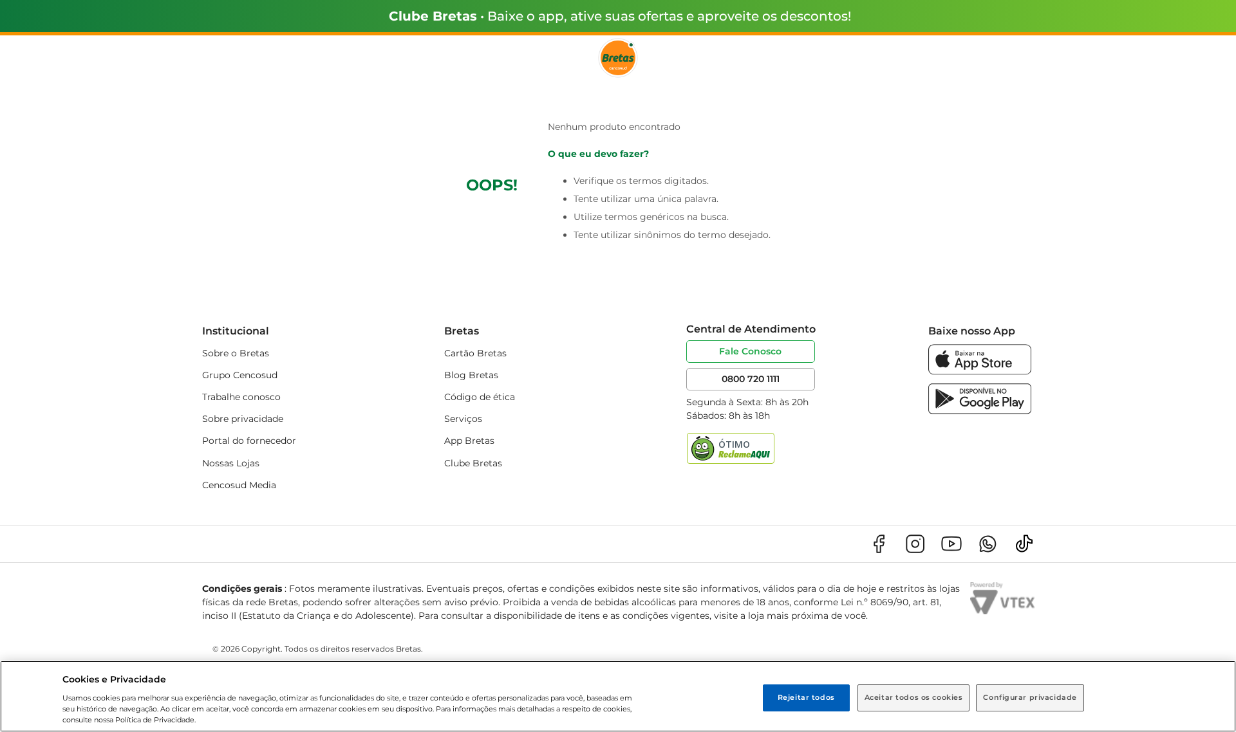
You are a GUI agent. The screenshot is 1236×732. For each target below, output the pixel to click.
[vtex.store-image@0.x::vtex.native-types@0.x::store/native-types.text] (878, 543)
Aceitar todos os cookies (914, 697)
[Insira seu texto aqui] (979, 371)
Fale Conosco (750, 351)
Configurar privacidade (1030, 697)
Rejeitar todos (806, 697)
